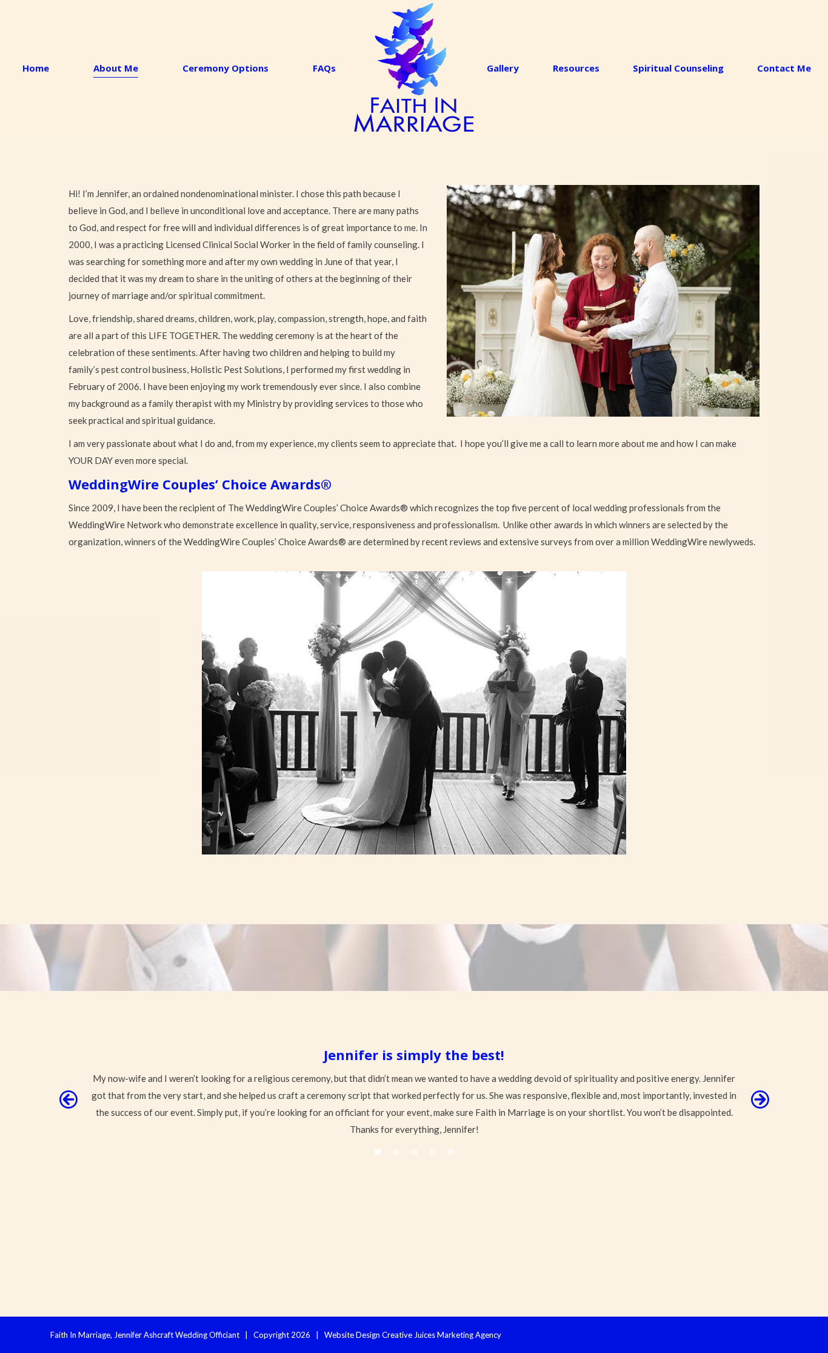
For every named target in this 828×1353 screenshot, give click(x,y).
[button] (68, 1099)
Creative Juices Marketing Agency (441, 1335)
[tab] (378, 1150)
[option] (414, 1092)
